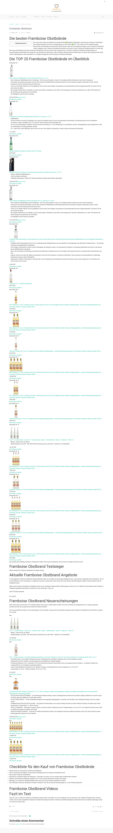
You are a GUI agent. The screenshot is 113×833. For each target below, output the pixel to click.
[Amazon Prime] (20, 97)
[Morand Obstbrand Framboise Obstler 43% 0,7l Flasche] (11, 143)
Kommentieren (100, 32)
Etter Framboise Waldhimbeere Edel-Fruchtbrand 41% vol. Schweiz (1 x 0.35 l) (31, 201)
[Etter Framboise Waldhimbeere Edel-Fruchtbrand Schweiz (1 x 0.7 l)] (11, 70)
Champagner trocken (96, 811)
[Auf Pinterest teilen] (98, 806)
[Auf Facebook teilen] (96, 806)
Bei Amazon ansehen (15, 99)
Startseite (11, 24)
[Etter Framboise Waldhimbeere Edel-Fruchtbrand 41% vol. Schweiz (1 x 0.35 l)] (11, 193)
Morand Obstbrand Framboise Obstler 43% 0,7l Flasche (25, 151)
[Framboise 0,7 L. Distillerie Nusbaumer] (10, 276)
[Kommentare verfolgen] (30, 816)
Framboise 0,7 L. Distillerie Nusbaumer (20, 283)
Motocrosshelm (15, 811)
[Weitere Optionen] (103, 806)
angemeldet (18, 824)
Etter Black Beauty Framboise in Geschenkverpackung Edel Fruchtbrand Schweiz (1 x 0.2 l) (35, 172)
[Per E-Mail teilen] (101, 806)
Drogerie (17, 24)
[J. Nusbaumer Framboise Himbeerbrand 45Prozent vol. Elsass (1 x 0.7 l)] (10, 109)
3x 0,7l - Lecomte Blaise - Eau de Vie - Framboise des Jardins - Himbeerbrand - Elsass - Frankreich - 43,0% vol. (41, 440)
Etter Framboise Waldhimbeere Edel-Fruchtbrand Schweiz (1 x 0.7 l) (28, 78)
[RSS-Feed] (104, 1)
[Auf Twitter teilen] (93, 806)
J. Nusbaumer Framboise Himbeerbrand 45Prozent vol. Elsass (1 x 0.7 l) (30, 116)
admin (28, 32)
